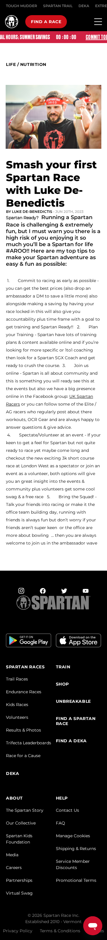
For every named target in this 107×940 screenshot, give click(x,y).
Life (11, 64)
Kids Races (17, 704)
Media (12, 854)
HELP (62, 798)
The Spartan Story (24, 810)
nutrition (33, 64)
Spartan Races (25, 667)
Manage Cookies (73, 835)
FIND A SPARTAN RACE (76, 721)
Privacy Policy (17, 930)
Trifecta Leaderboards (28, 743)
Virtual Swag (19, 893)
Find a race (46, 21)
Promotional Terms (76, 880)
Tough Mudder (21, 6)
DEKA (83, 6)
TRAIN (63, 667)
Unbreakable (73, 701)
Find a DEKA (71, 740)
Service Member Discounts (73, 864)
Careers (14, 867)
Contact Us (67, 810)
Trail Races (17, 679)
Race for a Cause (23, 755)
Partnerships (19, 880)
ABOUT (14, 798)
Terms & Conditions (60, 930)
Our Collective (21, 823)
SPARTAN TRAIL (58, 6)
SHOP (62, 684)
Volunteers (17, 717)
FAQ (60, 823)
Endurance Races (23, 691)
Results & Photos (23, 730)
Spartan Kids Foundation (19, 839)
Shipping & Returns (76, 848)
